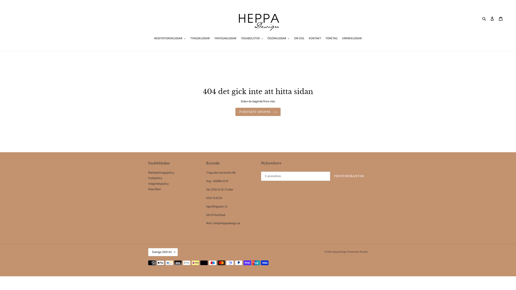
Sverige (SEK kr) (162, 252)
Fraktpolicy (155, 178)
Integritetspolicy (158, 184)
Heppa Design (339, 252)
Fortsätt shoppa (255, 112)
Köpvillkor (154, 189)
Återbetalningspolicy (161, 173)
